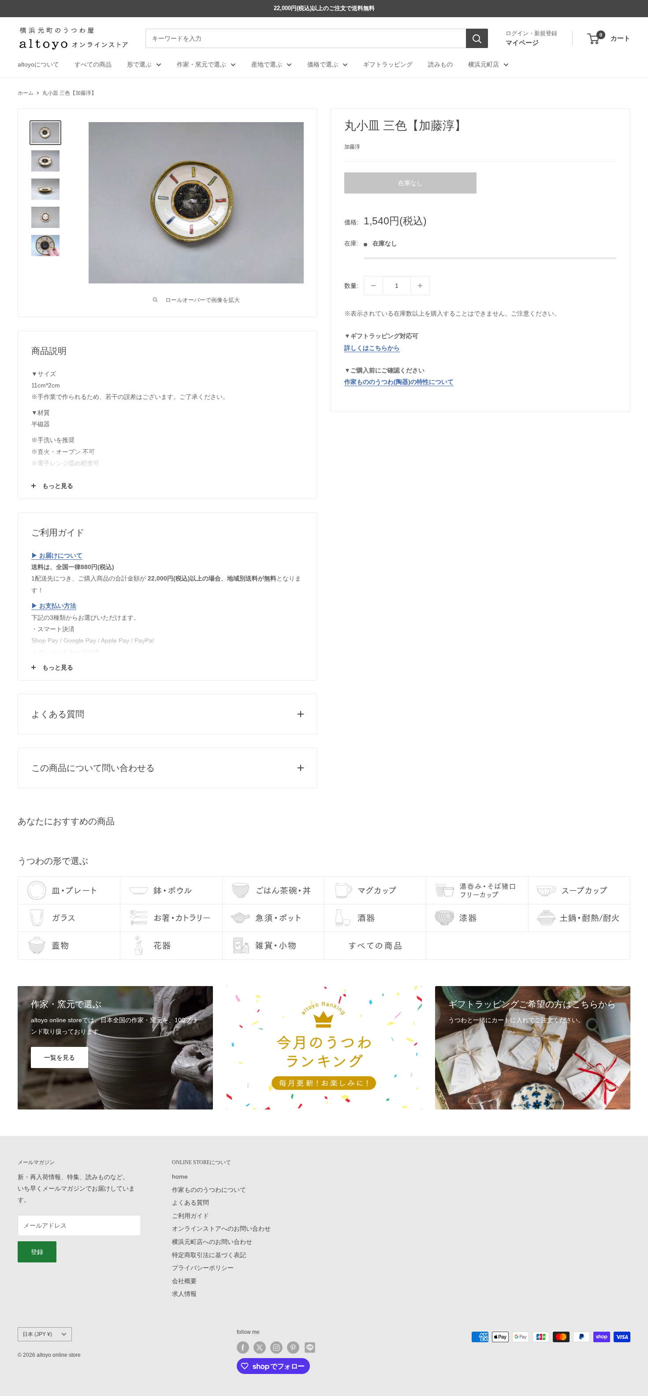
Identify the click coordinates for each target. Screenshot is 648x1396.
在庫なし (410, 182)
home (180, 1176)
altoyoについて (38, 64)
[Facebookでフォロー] (243, 1347)
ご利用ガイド (190, 1215)
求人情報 (184, 1293)
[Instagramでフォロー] (276, 1347)
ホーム (26, 93)
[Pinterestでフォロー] (293, 1347)
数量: (351, 285)
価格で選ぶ (322, 64)
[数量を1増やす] (420, 285)
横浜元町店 (483, 64)
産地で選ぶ (266, 64)
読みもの (440, 64)
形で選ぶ (139, 64)
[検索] (477, 38)
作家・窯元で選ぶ (201, 64)
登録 (37, 1251)
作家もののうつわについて (209, 1189)
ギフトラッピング (388, 64)
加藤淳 (352, 146)
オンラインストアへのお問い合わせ (221, 1228)
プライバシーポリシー (203, 1267)
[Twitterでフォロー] (259, 1347)
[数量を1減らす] (373, 285)
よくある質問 (190, 1202)
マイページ (522, 42)
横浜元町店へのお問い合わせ (212, 1241)
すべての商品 (93, 64)
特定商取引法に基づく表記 (209, 1254)
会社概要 (184, 1280)
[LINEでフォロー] (310, 1347)
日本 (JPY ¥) (37, 1334)
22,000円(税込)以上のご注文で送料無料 (324, 8)
